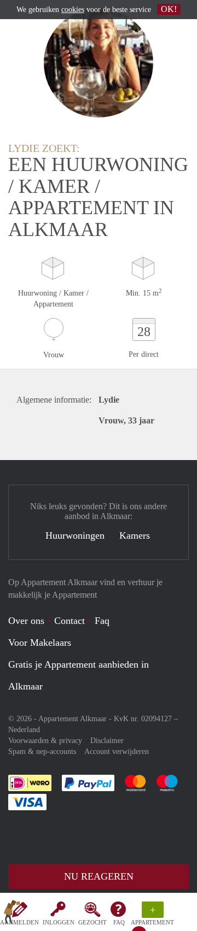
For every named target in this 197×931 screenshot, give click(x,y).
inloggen (58, 922)
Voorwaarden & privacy (45, 740)
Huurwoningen (75, 535)
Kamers (134, 535)
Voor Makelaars (39, 642)
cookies (72, 9)
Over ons (26, 620)
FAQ (119, 922)
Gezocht (92, 922)
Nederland (24, 730)
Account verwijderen (116, 751)
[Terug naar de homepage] (12, 914)
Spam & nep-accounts (42, 751)
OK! (169, 9)
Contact (69, 620)
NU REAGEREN (99, 876)
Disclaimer (107, 740)
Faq (102, 620)
